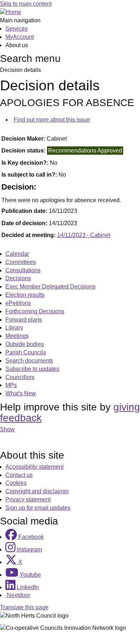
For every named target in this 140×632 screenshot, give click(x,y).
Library (14, 327)
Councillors (19, 377)
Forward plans (23, 320)
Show (7, 429)
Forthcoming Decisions (34, 311)
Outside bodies (24, 344)
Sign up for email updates (37, 508)
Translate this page (24, 607)
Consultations (23, 270)
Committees (20, 262)
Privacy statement (28, 499)
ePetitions (18, 303)
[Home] (10, 12)
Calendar (17, 254)
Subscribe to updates (32, 369)
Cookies (16, 483)
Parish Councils (25, 352)
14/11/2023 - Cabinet (83, 235)
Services (16, 29)
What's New (20, 393)
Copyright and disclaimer (37, 491)
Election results (25, 295)
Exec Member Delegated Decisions (50, 286)
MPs (11, 385)
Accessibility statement (34, 467)
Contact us (19, 475)
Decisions (18, 278)
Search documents (29, 361)
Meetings (17, 336)
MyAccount (19, 37)
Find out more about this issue (52, 120)
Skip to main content (26, 4)
